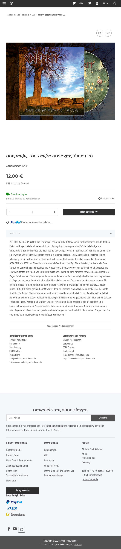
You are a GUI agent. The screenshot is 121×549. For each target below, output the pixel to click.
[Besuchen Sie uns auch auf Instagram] (21, 530)
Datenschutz (50, 450)
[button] (114, 3)
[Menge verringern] (9, 212)
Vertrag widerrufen (23, 490)
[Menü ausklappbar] (4, 2)
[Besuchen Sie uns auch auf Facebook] (8, 529)
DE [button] (104, 3)
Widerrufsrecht (51, 465)
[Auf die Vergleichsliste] (99, 33)
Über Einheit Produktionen (19, 460)
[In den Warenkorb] (8, 25)
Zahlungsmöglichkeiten (17, 465)
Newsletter (11, 480)
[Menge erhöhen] (54, 212)
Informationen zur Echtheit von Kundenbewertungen (59, 473)
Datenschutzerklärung (56, 426)
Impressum (49, 460)
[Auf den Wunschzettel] (108, 33)
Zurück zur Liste (14, 15)
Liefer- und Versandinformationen (17, 473)
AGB (46, 455)
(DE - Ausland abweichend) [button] (31, 199)
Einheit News (12, 455)
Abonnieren (103, 418)
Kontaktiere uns (14, 450)
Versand (25, 183)
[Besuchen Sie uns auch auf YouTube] (14, 529)
